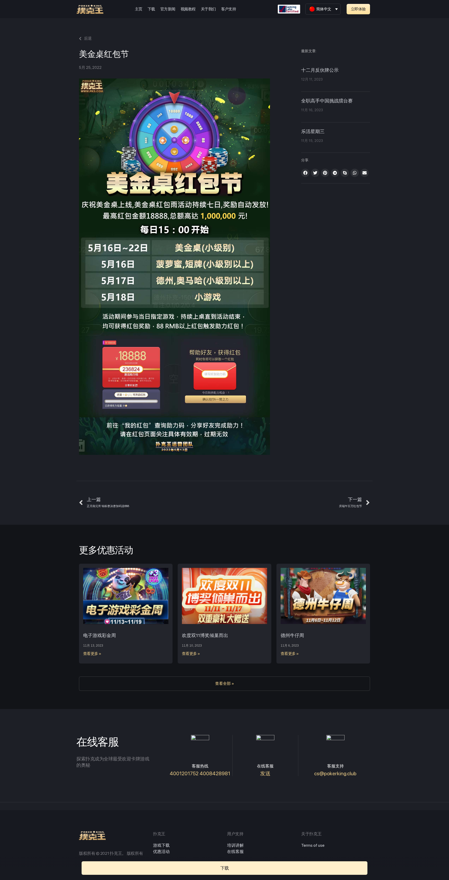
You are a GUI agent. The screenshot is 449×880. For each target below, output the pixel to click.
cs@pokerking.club (335, 773)
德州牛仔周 (292, 635)
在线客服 (235, 851)
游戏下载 (161, 845)
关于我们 (208, 9)
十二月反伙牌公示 (320, 70)
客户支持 (228, 9)
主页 (138, 9)
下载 (151, 9)
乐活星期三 (313, 131)
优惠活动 (161, 851)
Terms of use (313, 845)
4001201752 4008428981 (200, 773)
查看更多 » (92, 653)
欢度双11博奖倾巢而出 (205, 635)
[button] (358, 9)
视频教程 (188, 9)
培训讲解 (235, 845)
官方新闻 (167, 9)
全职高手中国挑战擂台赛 (327, 101)
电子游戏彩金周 (99, 635)
